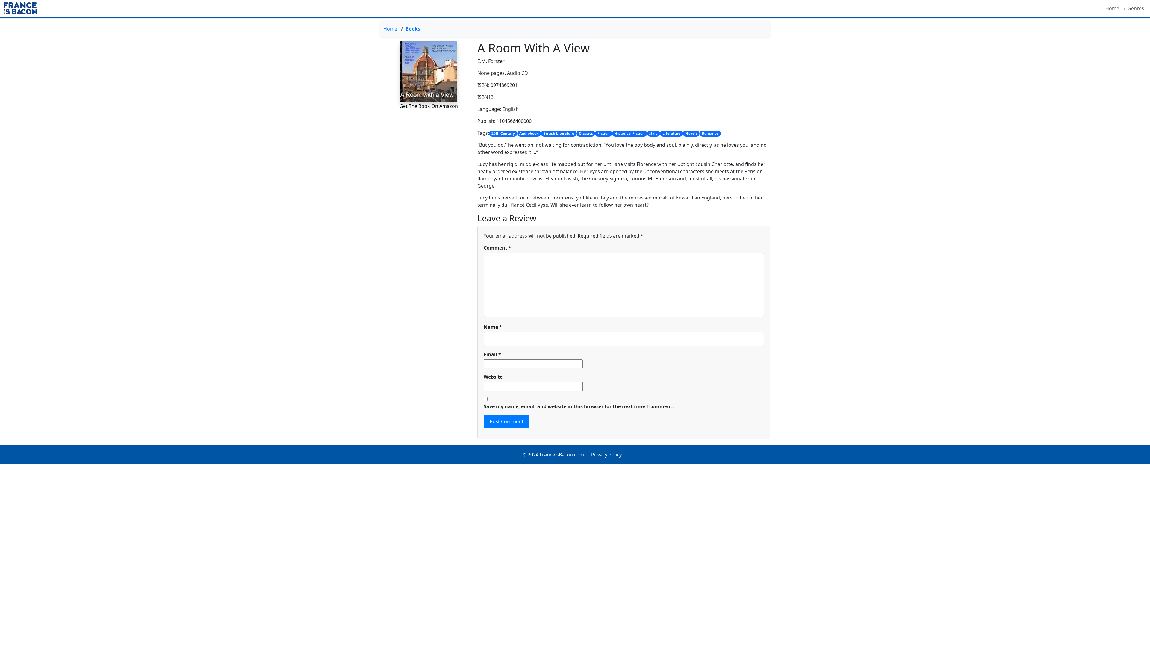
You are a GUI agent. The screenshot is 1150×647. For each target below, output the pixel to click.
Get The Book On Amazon (429, 106)
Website (493, 377)
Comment (497, 247)
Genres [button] (1135, 8)
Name (493, 327)
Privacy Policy (606, 454)
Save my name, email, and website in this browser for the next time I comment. (579, 406)
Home (1112, 8)
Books (412, 28)
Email (492, 354)
